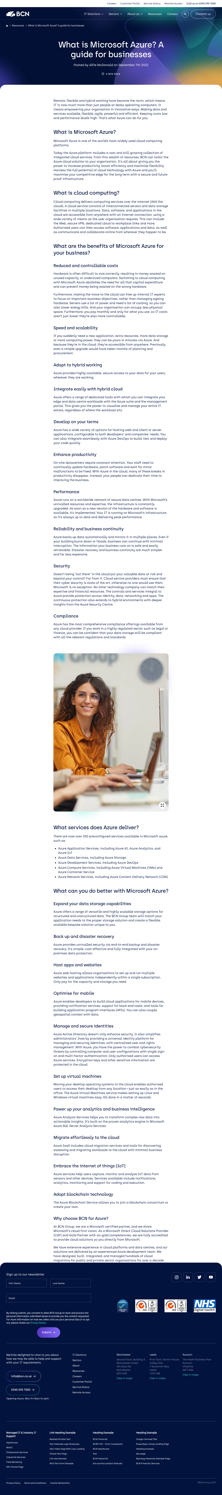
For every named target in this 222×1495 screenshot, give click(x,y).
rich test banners (58, 1458)
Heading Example (145, 1449)
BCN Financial (100, 1439)
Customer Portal (130, 3)
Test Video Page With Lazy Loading (67, 1449)
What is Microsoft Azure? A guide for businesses (56, 25)
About (76, 1365)
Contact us (203, 14)
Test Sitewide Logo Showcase (64, 1444)
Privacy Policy (13, 1483)
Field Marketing (14, 1462)
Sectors (114, 14)
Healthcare (12, 1442)
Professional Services (17, 1452)
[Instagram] (176, 1277)
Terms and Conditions (35, 1483)
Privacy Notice (38, 1322)
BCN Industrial (100, 1458)
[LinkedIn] (188, 1277)
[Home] (7, 25)
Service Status (152, 3)
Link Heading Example (62, 1432)
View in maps (124, 1378)
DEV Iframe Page (14, 1467)
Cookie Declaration (60, 1483)
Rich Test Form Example (61, 1463)
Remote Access (173, 3)
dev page (141, 1454)
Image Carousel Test (146, 1439)
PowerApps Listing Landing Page (152, 1444)
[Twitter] (199, 1277)
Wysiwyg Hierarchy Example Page (153, 1458)
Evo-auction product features (107, 1463)
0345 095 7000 (20, 1389)
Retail (9, 1447)
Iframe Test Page (58, 1454)
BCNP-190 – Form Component (108, 1444)
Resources (155, 14)
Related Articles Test (60, 1439)
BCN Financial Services (148, 1463)
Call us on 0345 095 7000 (201, 3)
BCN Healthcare (101, 1449)
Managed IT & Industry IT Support (21, 1434)
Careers (111, 3)
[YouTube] (211, 1277)
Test (95, 1454)
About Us (133, 14)
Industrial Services (15, 1457)
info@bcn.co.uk (21, 1376)
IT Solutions (92, 14)
